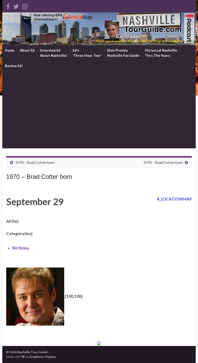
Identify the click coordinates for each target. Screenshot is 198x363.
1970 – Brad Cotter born (35, 162)
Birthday (20, 247)
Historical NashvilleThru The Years (161, 53)
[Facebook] (8, 5)
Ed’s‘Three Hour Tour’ (87, 53)
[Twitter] (16, 5)
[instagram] (25, 5)
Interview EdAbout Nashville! (53, 53)
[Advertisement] (99, 110)
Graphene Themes (42, 357)
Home (9, 50)
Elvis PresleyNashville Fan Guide (123, 53)
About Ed (27, 50)
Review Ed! (14, 66)
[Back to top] (186, 351)
